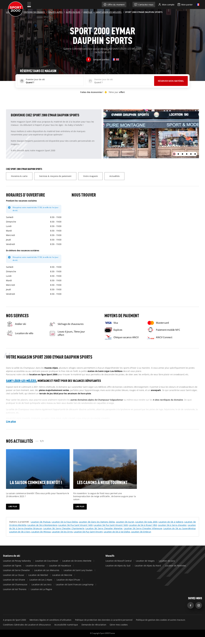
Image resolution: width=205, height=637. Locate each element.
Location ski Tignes (12, 565)
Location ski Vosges (145, 560)
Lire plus (11, 421)
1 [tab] (174, 154)
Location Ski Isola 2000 (146, 521)
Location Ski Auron (125, 521)
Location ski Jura (167, 560)
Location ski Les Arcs (42, 584)
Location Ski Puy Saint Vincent (88, 531)
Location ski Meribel (38, 575)
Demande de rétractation (93, 624)
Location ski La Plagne (41, 589)
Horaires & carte (19, 176)
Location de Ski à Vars (19, 531)
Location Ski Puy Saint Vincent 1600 (110, 525)
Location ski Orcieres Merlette (77, 560)
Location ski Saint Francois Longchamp (75, 584)
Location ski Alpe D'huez (69, 579)
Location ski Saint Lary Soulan (78, 570)
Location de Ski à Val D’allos (117, 531)
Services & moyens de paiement (55, 176)
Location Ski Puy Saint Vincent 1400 (75, 525)
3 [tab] (182, 154)
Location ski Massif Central (119, 560)
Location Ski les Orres (62, 531)
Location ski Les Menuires (47, 570)
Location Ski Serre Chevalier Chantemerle (63, 528)
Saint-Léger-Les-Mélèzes (21, 381)
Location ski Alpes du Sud (118, 565)
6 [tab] (195, 154)
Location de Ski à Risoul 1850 (143, 525)
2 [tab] (178, 154)
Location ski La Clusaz (14, 575)
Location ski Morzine (62, 575)
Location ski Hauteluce (60, 565)
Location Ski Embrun (141, 531)
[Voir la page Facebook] (88, 59)
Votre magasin (90, 176)
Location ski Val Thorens (15, 589)
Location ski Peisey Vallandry (17, 560)
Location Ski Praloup (41, 521)
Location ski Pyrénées (175, 565)
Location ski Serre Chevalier (16, 570)
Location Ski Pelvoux (41, 531)
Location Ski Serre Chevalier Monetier (104, 528)
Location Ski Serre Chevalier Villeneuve (143, 528)
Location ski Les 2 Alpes (41, 579)
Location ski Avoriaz (35, 565)
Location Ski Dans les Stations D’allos (97, 521)
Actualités (114, 176)
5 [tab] (190, 154)
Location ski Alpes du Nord (148, 565)
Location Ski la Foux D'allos (65, 521)
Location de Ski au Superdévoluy (179, 528)
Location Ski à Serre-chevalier (172, 525)
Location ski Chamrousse (15, 584)
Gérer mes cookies (119, 624)
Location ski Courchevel (47, 560)
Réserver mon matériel (171, 80)
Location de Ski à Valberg (170, 521)
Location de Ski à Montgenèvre (42, 525)
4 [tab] (186, 154)
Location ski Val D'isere (14, 579)
